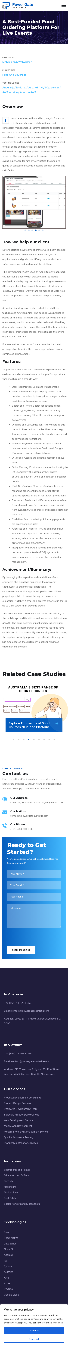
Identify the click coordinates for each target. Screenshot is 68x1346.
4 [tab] (29, 739)
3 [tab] (24, 739)
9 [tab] (54, 739)
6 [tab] (39, 739)
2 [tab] (19, 739)
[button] (25, 230)
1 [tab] (14, 739)
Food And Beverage (14, 74)
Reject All (34, 1339)
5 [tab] (34, 739)
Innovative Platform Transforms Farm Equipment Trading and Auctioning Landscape (32, 723)
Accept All (34, 1330)
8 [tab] (49, 739)
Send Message (21, 950)
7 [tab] (44, 739)
